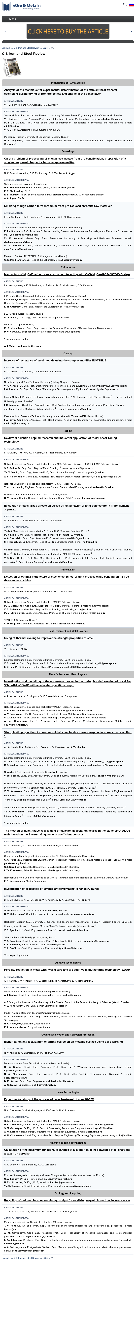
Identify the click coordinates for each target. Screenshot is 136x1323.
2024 (45, 48)
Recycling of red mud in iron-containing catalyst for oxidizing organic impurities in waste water (67, 1200)
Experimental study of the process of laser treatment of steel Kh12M (49, 1099)
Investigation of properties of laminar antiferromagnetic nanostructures (51, 888)
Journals (6, 48)
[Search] (124, 4)
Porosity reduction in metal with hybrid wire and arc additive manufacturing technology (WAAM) (67, 969)
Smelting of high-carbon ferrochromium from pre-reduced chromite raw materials (58, 206)
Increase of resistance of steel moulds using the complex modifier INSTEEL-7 (55, 360)
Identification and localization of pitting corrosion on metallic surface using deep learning (63, 1041)
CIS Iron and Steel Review (26, 48)
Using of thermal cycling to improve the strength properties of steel (49, 638)
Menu (12, 19)
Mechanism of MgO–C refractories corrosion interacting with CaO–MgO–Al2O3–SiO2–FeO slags (67, 274)
